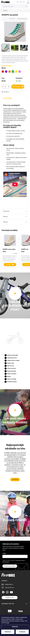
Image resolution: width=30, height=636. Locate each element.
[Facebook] (3, 591)
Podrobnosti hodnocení (22, 18)
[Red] (3, 71)
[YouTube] (11, 591)
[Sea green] (13, 71)
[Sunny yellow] (16, 71)
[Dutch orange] (9, 71)
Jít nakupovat (15, 479)
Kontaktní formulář (10, 597)
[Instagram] (7, 591)
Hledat (26, 6)
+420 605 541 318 (9, 587)
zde (8, 622)
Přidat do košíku (16, 86)
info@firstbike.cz (9, 584)
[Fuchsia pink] (19, 71)
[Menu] (28, 2)
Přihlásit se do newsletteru (9, 566)
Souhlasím (22, 632)
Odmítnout (8, 632)
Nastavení (15, 626)
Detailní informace (7, 65)
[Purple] (6, 71)
